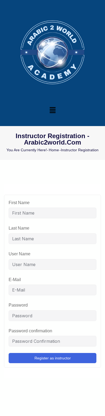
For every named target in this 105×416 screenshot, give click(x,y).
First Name (19, 202)
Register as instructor (52, 358)
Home (54, 150)
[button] (52, 110)
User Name (19, 254)
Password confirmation (30, 331)
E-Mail (15, 279)
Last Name (19, 228)
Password (18, 305)
